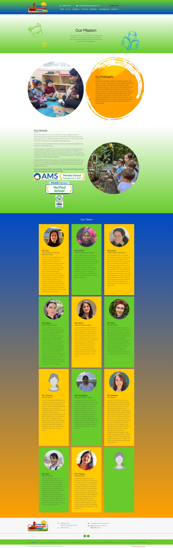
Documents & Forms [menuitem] (106, 542)
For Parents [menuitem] (87, 542)
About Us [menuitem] (34, 542)
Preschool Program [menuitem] (64, 542)
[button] (114, 5)
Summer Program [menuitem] (77, 542)
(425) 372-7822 (66, 5)
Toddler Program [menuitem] (51, 542)
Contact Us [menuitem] (130, 542)
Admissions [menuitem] (96, 542)
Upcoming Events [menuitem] (120, 542)
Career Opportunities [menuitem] (141, 542)
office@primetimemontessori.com (89, 5)
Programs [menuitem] (42, 542)
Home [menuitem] (28, 542)
